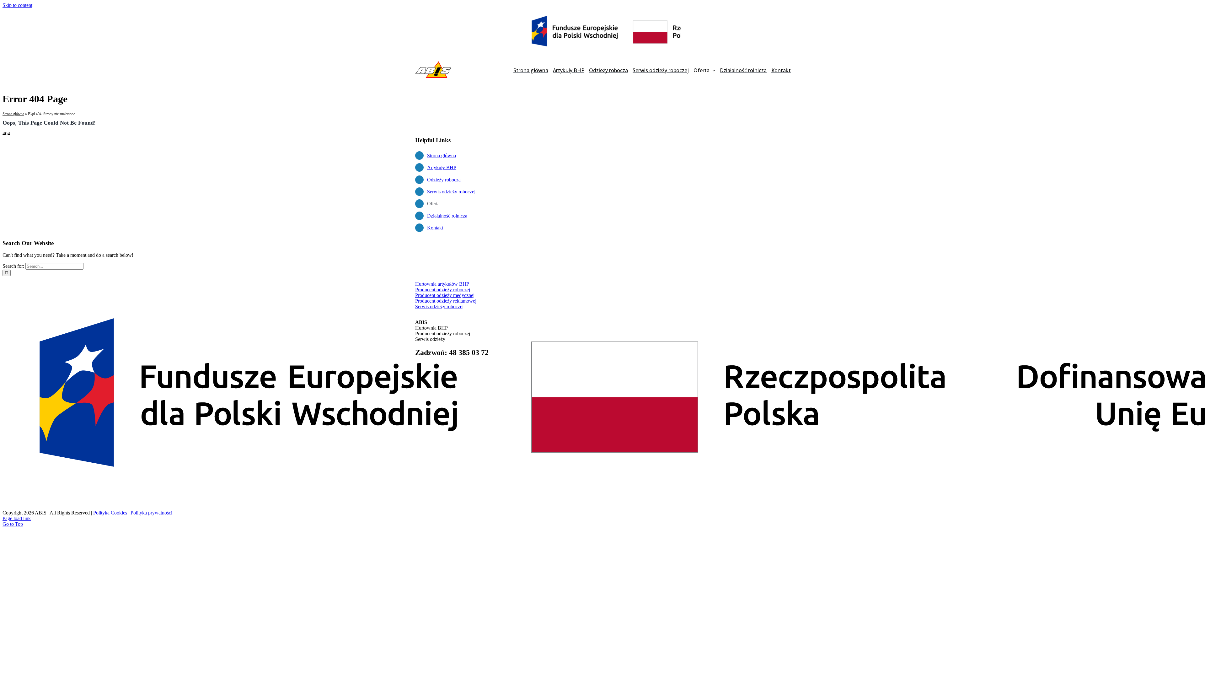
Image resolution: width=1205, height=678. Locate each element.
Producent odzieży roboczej (442, 289)
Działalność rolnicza (447, 215)
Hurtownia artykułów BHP (442, 284)
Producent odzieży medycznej (444, 295)
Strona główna (13, 114)
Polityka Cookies (110, 512)
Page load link (17, 518)
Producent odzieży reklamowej (445, 301)
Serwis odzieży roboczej (451, 191)
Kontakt (435, 227)
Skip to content (17, 5)
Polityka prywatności (151, 512)
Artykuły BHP (441, 167)
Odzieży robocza (444, 179)
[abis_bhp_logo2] (433, 62)
